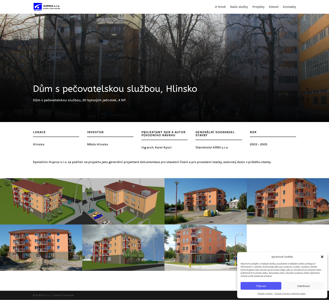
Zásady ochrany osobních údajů (290, 293)
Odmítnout (303, 286)
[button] (322, 256)
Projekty (258, 7)
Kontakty (289, 7)
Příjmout (261, 286)
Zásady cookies (265, 293)
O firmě (220, 7)
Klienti (273, 7)
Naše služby (239, 7)
